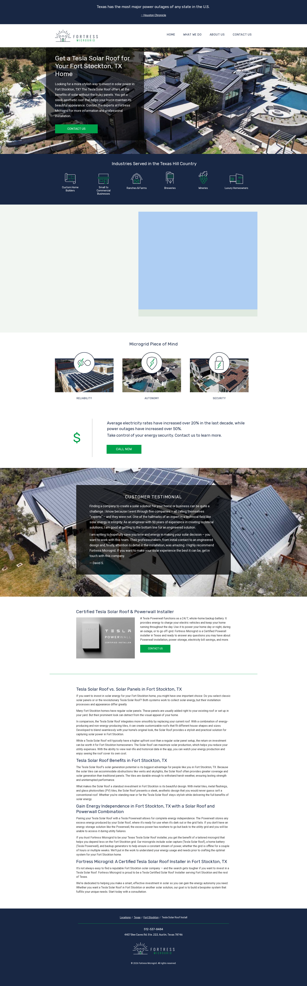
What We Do (192, 34)
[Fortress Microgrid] (76, 36)
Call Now (124, 449)
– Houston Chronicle (153, 15)
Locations (125, 917)
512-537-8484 (153, 929)
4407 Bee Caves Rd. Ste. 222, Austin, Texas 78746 (153, 934)
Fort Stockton (151, 917)
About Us (217, 34)
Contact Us (242, 34)
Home (171, 34)
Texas (137, 917)
